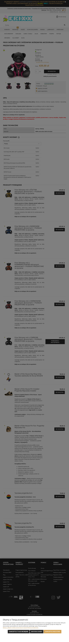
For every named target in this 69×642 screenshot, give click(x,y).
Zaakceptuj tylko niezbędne (18, 631)
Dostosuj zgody (36, 631)
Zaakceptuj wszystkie (52, 631)
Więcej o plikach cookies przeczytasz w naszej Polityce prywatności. (20, 627)
